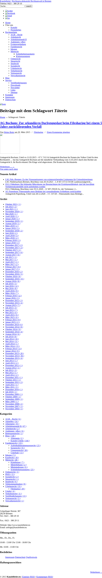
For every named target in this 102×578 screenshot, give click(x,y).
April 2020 (11, 216)
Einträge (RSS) (28, 577)
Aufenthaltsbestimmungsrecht (26, 445)
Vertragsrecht (12, 498)
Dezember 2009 (14, 394)
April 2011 (11, 385)
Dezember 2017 (14, 245)
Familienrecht (14, 443)
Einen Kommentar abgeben (58, 132)
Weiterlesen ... (96, 572)
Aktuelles (11, 421)
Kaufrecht (12, 457)
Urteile (10, 491)
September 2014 (14, 332)
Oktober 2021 (13, 204)
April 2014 (11, 344)
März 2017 (11, 264)
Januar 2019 (12, 228)
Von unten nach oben (9, 169)
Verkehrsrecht (13, 493)
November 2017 (14, 247)
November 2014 (14, 327)
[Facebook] (10, 13)
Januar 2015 (12, 322)
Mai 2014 (11, 341)
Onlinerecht (12, 472)
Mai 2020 (11, 214)
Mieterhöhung (18, 465)
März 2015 (11, 317)
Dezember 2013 (14, 353)
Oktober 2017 (13, 250)
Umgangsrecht (19, 450)
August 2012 (12, 368)
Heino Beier (9, 132)
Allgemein (12, 424)
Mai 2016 (11, 288)
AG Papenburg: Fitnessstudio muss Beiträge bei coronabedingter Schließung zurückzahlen (43, 191)
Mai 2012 (11, 373)
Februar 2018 (13, 240)
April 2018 (11, 235)
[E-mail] (8, 16)
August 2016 (12, 281)
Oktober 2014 (13, 329)
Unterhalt (17, 453)
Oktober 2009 (13, 397)
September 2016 (14, 279)
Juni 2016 (12, 286)
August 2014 (12, 334)
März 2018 (11, 238)
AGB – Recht (13, 419)
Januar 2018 (12, 243)
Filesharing (38, 132)
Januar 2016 (12, 298)
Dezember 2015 (14, 300)
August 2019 (12, 223)
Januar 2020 (12, 219)
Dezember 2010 (14, 389)
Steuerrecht (12, 479)
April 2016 (11, 291)
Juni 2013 (11, 360)
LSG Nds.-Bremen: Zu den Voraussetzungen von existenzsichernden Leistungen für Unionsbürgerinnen (49, 179)
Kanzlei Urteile (20, 441)
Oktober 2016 (13, 276)
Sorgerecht (18, 448)
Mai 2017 (11, 259)
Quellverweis (31, 557)
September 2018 (14, 231)
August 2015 (12, 305)
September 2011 (14, 382)
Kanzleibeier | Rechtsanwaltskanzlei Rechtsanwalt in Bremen (25, 1)
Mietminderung (19, 467)
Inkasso (10, 455)
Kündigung (17, 462)
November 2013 (14, 356)
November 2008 (14, 404)
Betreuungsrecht (14, 433)
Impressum (9, 557)
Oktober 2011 (13, 380)
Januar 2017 (12, 269)
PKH (10, 474)
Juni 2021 (11, 209)
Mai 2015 (11, 312)
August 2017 (12, 255)
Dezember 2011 (14, 377)
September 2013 (14, 358)
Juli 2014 (11, 336)
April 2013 (11, 363)
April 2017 (11, 262)
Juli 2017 (11, 257)
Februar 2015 (13, 320)
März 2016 (11, 293)
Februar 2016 (13, 296)
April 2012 (11, 375)
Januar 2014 (12, 351)
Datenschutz (20, 557)
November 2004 (14, 409)
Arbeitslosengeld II (15, 426)
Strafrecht (11, 481)
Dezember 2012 (14, 365)
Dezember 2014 (14, 324)
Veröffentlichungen (15, 496)
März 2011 (11, 387)
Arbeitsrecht (12, 429)
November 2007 (14, 406)
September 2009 (14, 399)
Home (2, 117)
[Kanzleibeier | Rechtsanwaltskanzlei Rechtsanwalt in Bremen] (3, 104)
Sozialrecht (12, 477)
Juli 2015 (11, 308)
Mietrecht (11, 460)
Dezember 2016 (14, 271)
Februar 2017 (13, 267)
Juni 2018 (11, 233)
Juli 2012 (11, 370)
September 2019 (14, 221)
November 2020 (14, 211)
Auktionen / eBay (14, 431)
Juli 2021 (11, 207)
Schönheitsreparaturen (22, 469)
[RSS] (7, 18)
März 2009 (11, 401)
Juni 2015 (11, 310)
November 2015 (14, 303)
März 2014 (12, 346)
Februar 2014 (13, 348)
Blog (10, 436)
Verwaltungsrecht (14, 501)
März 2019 (11, 226)
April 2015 (11, 315)
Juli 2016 (11, 284)
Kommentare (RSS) (44, 577)
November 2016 (14, 274)
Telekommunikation (15, 484)
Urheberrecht (13, 486)
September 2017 (14, 252)
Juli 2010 (11, 392)
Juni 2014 (12, 339)
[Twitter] (9, 11)
